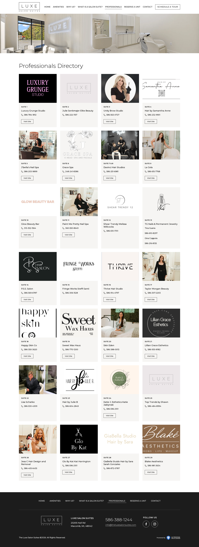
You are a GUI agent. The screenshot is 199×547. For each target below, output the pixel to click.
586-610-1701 (112, 231)
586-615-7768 (154, 171)
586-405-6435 (30, 468)
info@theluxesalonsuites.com (120, 525)
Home (47, 7)
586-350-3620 (30, 349)
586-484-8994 (154, 406)
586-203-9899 (30, 171)
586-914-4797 (112, 293)
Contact (147, 7)
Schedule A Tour (167, 7)
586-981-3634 (154, 466)
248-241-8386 (71, 171)
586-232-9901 (154, 115)
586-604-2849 (72, 406)
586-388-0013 (112, 349)
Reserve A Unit (132, 7)
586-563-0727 (112, 115)
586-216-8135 (151, 243)
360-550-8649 (71, 228)
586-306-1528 (71, 293)
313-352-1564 (30, 228)
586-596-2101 (112, 409)
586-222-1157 (71, 115)
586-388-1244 (118, 519)
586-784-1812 (30, 115)
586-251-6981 (112, 171)
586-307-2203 (154, 293)
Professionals (113, 7)
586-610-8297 (151, 233)
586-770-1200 (71, 349)
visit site (27, 121)
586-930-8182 (154, 349)
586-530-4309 (30, 406)
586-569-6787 (30, 293)
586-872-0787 (113, 468)
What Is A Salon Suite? (90, 7)
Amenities (58, 7)
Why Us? (70, 7)
